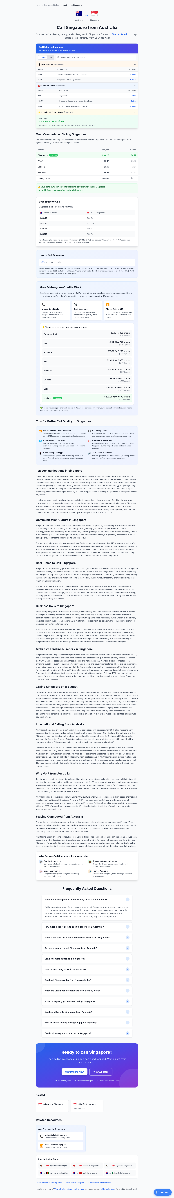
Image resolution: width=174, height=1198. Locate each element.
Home (38, 5)
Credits (43, 57)
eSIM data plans (108, 1189)
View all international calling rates (69, 1189)
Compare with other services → (101, 1183)
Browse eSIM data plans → (76, 1183)
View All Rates (100, 1072)
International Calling (51, 5)
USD (50, 57)
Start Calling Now (74, 1072)
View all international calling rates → (50, 1183)
